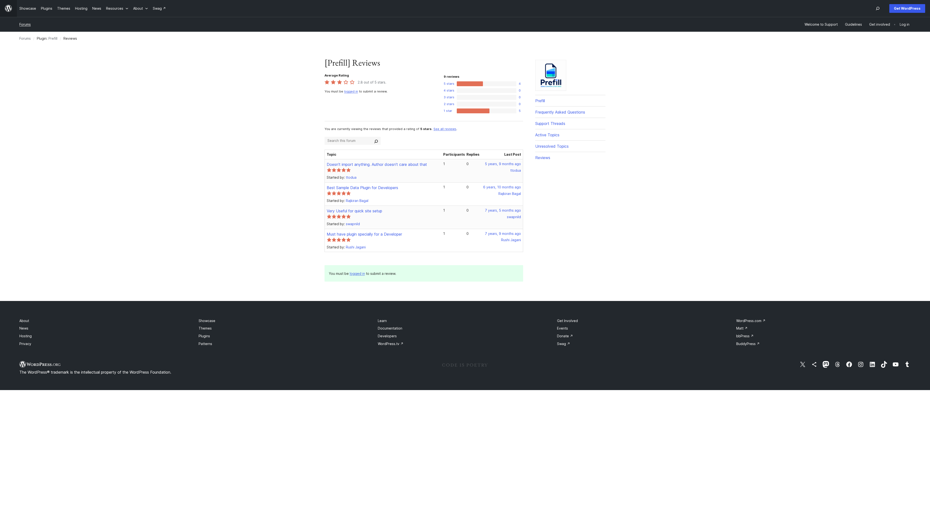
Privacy (25, 344)
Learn (382, 321)
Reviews (542, 157)
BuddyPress (748, 344)
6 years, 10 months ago (502, 187)
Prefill (52, 38)
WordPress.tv (390, 344)
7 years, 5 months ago (503, 210)
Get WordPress (907, 8)
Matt (742, 328)
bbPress (745, 336)
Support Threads (550, 123)
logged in (351, 91)
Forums (25, 24)
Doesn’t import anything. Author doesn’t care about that (377, 164)
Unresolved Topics (552, 146)
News (23, 328)
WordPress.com (751, 321)
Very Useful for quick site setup (354, 210)
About (24, 321)
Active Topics (547, 134)
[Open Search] (877, 8)
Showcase (207, 321)
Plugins (204, 336)
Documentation (390, 328)
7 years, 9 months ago (503, 233)
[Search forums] (376, 141)
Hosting (25, 336)
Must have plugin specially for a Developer (364, 234)
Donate (565, 336)
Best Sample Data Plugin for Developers (362, 187)
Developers (387, 336)
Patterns (205, 344)
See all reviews (445, 129)
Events (562, 328)
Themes (205, 328)
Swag (563, 344)
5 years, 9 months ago (503, 164)
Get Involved (567, 321)
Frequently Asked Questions (560, 112)
